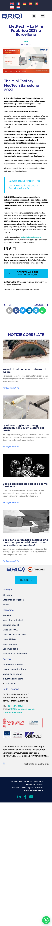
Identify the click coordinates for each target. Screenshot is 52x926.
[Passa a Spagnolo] (30, 4)
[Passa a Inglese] (12, 4)
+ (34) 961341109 (14, 706)
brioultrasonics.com (12, 712)
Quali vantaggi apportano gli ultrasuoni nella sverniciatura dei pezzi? (23, 428)
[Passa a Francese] (18, 4)
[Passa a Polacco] (12, 7)
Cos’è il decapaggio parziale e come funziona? (25, 485)
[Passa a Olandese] (18, 7)
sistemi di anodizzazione (30, 237)
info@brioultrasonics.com (22, 709)
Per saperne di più (11, 388)
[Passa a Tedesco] (24, 4)
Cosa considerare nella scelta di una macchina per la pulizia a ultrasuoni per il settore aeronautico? (25, 542)
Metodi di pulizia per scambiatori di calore (24, 371)
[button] (34, 16)
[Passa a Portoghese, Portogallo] (37, 4)
